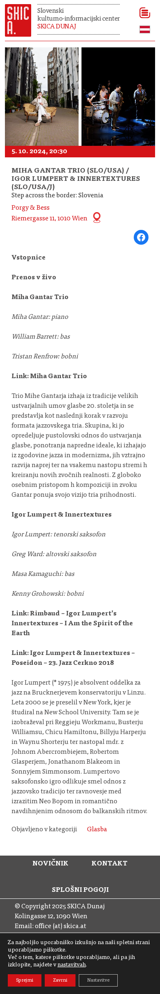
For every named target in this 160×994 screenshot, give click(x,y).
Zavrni (60, 980)
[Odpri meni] (142, 12)
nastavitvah (71, 965)
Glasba (97, 829)
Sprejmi (24, 980)
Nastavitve (98, 980)
